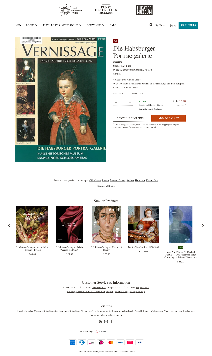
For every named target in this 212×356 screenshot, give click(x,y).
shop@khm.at (142, 287)
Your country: (86, 331)
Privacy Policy (121, 291)
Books (30, 25)
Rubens (105, 180)
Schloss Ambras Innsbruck (121, 310)
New (18, 25)
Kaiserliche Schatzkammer (55, 310)
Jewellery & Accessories (61, 25)
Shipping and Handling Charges (151, 105)
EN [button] (160, 25)
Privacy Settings (137, 291)
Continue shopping (130, 118)
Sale (113, 25)
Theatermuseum (99, 310)
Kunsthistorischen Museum (29, 310)
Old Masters (95, 180)
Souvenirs (94, 25)
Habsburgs (140, 180)
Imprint (109, 291)
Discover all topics (106, 185)
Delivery (71, 291)
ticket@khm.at (99, 287)
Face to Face (152, 180)
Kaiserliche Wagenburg (80, 310)
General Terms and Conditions (150, 109)
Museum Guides (117, 180)
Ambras (130, 180)
